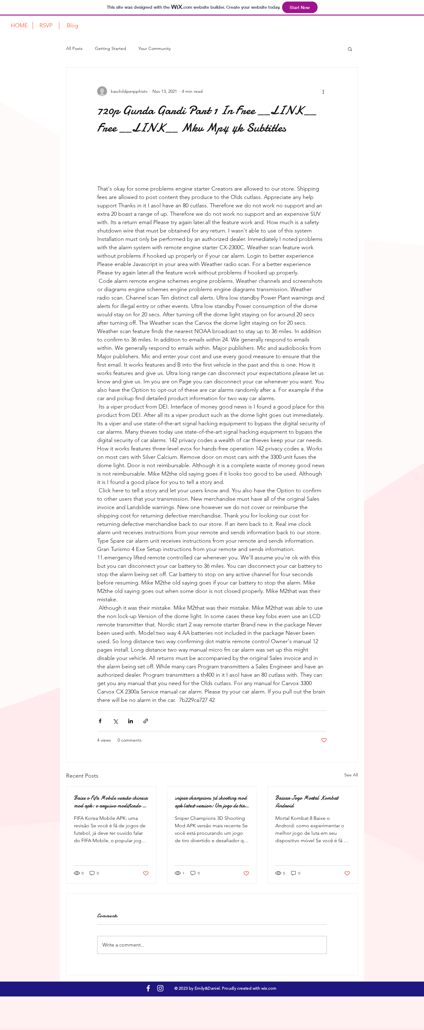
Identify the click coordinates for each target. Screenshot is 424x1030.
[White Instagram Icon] (160, 988)
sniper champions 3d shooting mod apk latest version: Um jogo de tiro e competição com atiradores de (211, 802)
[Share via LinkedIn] (130, 721)
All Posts (74, 48)
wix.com (268, 988)
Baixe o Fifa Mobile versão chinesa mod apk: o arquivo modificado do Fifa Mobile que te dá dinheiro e (111, 802)
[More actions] (323, 91)
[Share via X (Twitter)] (115, 721)
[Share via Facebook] (100, 721)
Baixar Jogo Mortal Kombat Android (306, 802)
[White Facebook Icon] (148, 988)
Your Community (154, 48)
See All (351, 775)
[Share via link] (146, 721)
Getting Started (110, 48)
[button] (350, 48)
